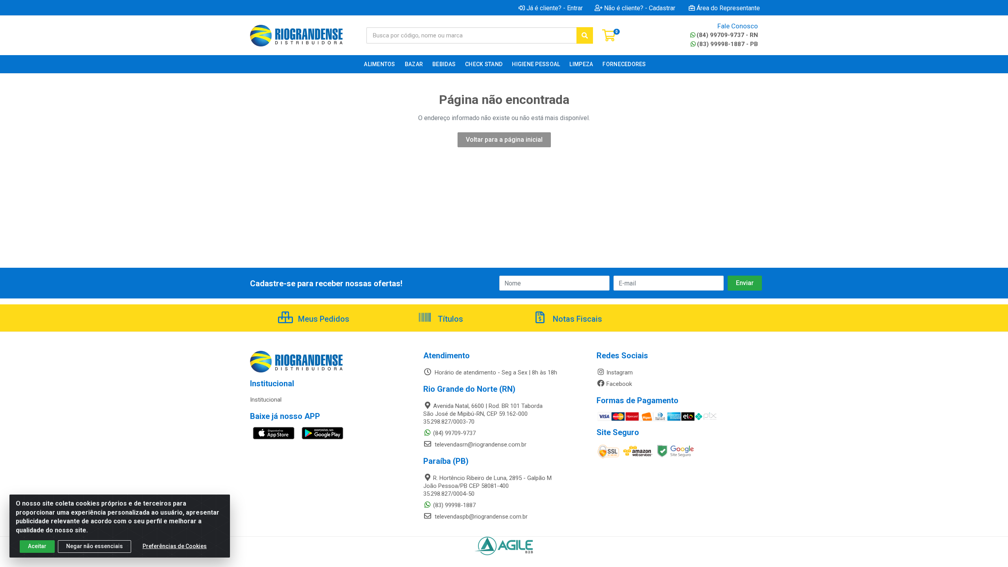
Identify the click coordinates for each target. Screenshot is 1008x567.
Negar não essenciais (94, 546)
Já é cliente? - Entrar (554, 8)
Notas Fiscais (576, 319)
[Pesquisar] (584, 35)
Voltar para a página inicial (504, 139)
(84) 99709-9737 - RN (727, 35)
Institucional (266, 399)
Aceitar (37, 546)
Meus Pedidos (322, 319)
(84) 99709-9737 (454, 433)
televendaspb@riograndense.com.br (480, 516)
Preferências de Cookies (175, 546)
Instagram (619, 372)
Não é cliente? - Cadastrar (639, 8)
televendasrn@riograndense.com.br (479, 444)
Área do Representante (728, 8)
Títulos (449, 319)
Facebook (619, 383)
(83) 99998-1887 (454, 505)
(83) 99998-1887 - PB (727, 44)
